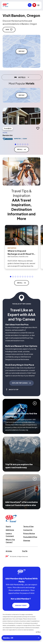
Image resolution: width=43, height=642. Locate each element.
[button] (15, 144)
